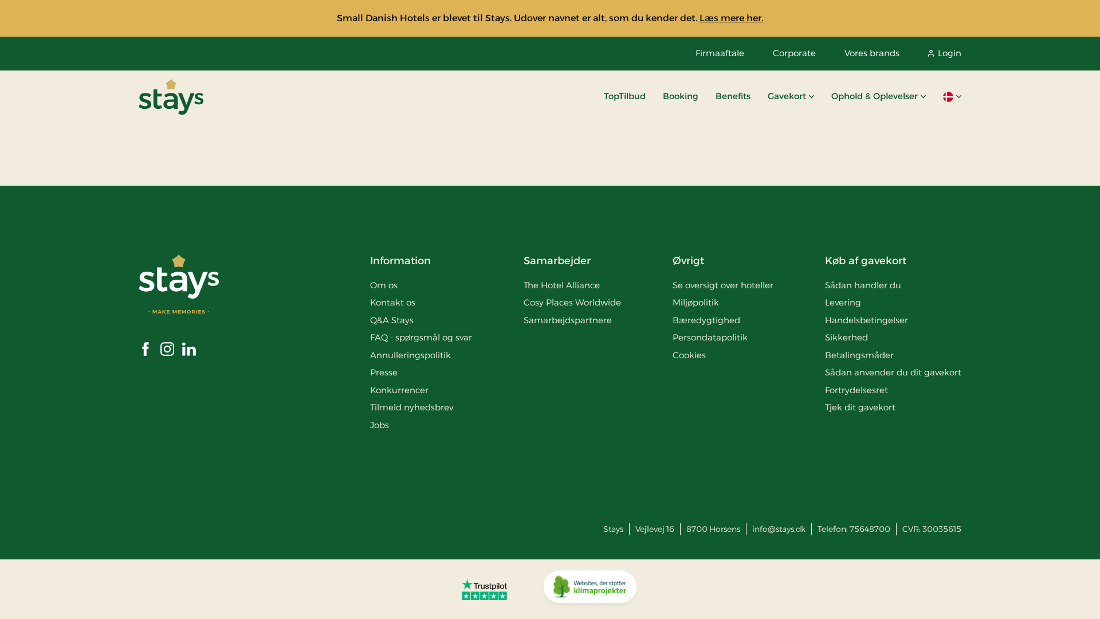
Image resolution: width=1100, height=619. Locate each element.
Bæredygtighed (706, 320)
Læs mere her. (731, 18)
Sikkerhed (846, 337)
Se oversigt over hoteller (723, 285)
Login (949, 53)
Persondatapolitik (710, 337)
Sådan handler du (863, 285)
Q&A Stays (392, 320)
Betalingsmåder (859, 355)
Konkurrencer (399, 390)
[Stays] (171, 97)
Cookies (689, 355)
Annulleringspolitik (410, 355)
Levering (843, 302)
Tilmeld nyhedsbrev (411, 407)
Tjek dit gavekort (860, 407)
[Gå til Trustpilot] (484, 589)
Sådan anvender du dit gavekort (893, 372)
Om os (384, 285)
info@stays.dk (779, 529)
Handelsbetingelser (866, 320)
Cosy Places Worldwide (572, 302)
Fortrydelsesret (856, 390)
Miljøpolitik (696, 302)
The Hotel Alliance (562, 285)
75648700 (870, 529)
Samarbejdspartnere (568, 320)
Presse (384, 372)
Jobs (379, 425)
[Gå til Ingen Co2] (590, 589)
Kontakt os (392, 302)
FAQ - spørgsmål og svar (421, 337)
